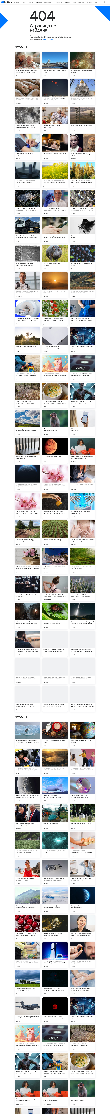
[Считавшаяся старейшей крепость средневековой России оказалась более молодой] (27, 533)
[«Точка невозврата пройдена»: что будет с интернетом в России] (82, 699)
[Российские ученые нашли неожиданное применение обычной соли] (82, 872)
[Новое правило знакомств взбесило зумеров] (27, 955)
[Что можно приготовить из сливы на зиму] (82, 258)
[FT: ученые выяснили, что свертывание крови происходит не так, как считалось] (55, 202)
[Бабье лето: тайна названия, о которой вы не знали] (27, 340)
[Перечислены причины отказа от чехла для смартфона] (27, 754)
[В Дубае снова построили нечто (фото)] (55, 561)
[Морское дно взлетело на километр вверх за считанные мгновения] (27, 423)
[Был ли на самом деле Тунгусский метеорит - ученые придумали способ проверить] (82, 616)
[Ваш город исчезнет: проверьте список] (82, 817)
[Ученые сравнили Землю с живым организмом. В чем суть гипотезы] (55, 754)
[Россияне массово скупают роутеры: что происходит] (27, 175)
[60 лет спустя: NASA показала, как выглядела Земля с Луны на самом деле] (27, 872)
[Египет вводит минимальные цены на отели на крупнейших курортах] (27, 671)
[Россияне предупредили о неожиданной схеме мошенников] (55, 368)
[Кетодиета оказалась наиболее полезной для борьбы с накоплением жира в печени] (82, 726)
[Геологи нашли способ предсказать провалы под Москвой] (27, 395)
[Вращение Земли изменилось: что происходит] (82, 983)
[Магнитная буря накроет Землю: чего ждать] (55, 285)
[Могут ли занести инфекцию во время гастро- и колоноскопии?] (82, 313)
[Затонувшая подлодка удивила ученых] (82, 65)
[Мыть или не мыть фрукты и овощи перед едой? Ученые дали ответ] (27, 1038)
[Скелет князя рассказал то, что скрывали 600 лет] (82, 92)
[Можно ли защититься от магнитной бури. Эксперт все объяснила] (27, 699)
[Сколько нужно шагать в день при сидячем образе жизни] (27, 928)
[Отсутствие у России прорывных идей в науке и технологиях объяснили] (82, 340)
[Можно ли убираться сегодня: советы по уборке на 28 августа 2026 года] (55, 699)
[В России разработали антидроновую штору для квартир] (55, 340)
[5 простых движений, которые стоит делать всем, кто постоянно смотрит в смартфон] (55, 588)
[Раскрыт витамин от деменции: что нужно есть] (82, 1038)
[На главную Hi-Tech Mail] (8, 2)
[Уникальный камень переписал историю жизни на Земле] (55, 845)
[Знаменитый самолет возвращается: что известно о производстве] (55, 900)
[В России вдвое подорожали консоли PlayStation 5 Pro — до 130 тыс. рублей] (55, 1038)
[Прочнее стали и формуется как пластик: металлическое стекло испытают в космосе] (82, 202)
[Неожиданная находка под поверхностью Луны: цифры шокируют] (27, 120)
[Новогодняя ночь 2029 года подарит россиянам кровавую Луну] (55, 1093)
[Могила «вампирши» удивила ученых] (82, 900)
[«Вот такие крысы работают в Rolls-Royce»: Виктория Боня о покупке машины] (82, 1010)
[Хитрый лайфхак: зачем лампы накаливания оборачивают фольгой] (55, 955)
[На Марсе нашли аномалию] (55, 451)
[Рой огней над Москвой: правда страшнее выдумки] (55, 92)
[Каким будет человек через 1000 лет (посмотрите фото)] (82, 395)
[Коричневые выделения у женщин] (82, 478)
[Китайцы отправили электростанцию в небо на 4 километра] (55, 872)
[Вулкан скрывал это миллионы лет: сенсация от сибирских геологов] (27, 983)
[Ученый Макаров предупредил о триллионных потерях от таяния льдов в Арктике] (27, 817)
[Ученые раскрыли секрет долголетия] (55, 120)
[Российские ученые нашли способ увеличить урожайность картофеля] (55, 533)
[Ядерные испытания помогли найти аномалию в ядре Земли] (82, 644)
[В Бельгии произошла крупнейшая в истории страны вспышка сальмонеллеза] (82, 928)
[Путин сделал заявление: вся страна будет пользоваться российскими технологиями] (82, 671)
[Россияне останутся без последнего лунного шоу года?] (55, 1065)
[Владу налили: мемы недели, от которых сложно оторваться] (55, 671)
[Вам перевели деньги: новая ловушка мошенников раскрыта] (55, 230)
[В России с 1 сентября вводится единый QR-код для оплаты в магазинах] (82, 368)
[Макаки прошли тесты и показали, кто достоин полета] (55, 423)
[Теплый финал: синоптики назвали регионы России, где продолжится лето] (82, 285)
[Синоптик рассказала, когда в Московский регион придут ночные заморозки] (27, 202)
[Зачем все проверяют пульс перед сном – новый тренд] (82, 1065)
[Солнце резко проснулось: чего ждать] (55, 928)
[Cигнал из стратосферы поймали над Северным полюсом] (55, 983)
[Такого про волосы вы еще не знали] (82, 230)
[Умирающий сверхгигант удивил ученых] (55, 65)
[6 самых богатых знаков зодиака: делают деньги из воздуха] (27, 285)
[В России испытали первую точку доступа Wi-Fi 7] (82, 423)
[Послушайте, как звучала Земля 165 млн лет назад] (82, 561)
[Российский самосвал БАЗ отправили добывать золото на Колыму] (27, 230)
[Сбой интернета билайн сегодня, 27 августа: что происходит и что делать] (27, 644)
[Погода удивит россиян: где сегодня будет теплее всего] (27, 1065)
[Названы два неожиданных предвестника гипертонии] (27, 147)
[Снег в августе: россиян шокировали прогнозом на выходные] (82, 588)
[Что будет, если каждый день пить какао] (55, 817)
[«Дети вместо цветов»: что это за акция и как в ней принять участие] (27, 561)
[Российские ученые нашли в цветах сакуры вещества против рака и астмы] (55, 478)
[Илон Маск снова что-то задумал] (82, 120)
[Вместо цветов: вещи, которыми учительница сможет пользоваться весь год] (82, 451)
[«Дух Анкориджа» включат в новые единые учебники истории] (27, 900)
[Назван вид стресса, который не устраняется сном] (82, 955)
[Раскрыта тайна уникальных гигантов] (55, 258)
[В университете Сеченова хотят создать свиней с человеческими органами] (27, 92)
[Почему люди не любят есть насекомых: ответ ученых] (55, 616)
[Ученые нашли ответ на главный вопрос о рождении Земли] (27, 478)
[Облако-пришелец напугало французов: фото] (55, 781)
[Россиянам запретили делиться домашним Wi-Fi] (27, 451)
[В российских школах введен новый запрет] (27, 588)
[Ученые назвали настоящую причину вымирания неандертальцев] (55, 1010)
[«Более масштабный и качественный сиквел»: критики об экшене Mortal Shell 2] (27, 616)
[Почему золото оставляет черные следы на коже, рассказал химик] (82, 533)
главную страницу (48, 39)
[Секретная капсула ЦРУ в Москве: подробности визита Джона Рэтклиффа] (27, 1093)
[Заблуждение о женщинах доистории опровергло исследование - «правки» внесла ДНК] (27, 258)
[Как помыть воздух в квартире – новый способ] (82, 506)
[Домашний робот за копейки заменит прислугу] (82, 754)
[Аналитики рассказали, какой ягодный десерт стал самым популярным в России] (27, 1010)
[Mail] (2, 2)
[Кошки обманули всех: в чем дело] (55, 147)
